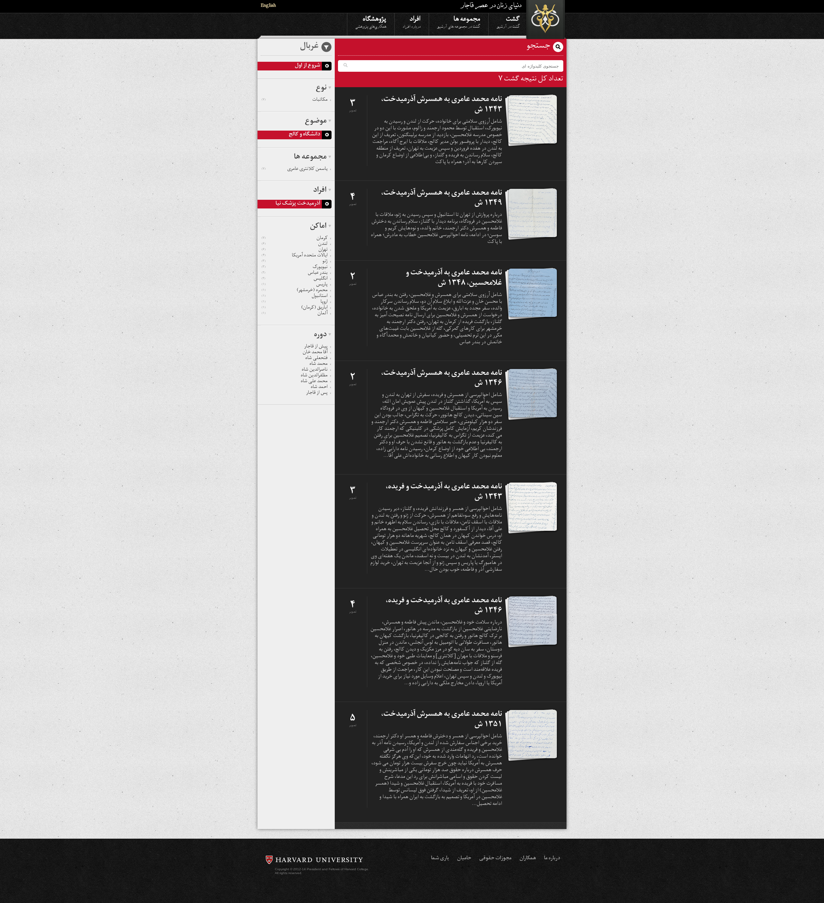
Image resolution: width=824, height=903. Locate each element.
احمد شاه (319, 388)
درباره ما (552, 858)
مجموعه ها (458, 21)
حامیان (464, 858)
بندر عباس (295, 273)
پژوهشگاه (370, 21)
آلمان (295, 314)
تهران (295, 250)
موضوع (316, 122)
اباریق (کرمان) (295, 308)
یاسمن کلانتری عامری (295, 169)
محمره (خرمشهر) (295, 291)
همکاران (528, 858)
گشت (508, 21)
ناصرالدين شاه (315, 370)
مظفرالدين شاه (314, 376)
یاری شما (440, 858)
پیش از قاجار (316, 347)
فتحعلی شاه (316, 359)
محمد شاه (318, 364)
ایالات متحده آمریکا (295, 256)
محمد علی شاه (314, 382)
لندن (295, 244)
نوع (321, 88)
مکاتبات (295, 100)
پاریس (295, 285)
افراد (412, 21)
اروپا (295, 302)
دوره (320, 335)
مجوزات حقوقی (495, 858)
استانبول (295, 296)
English (268, 6)
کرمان (295, 239)
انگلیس (295, 279)
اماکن (318, 227)
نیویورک (295, 268)
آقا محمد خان (315, 353)
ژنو (295, 262)
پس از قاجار (317, 393)
